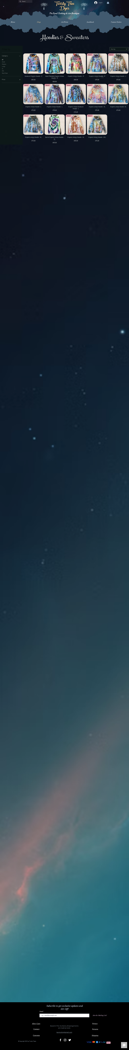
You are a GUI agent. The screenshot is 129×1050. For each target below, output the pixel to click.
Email (41, 1011)
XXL (3, 71)
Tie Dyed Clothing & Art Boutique (64, 13)
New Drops (5, 73)
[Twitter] (69, 1040)
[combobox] (119, 49)
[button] (108, 2)
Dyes (64, 8)
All (2, 59)
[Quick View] (33, 63)
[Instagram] (65, 1040)
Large (3, 66)
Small (3, 62)
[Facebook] (60, 1040)
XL (2, 68)
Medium (4, 64)
